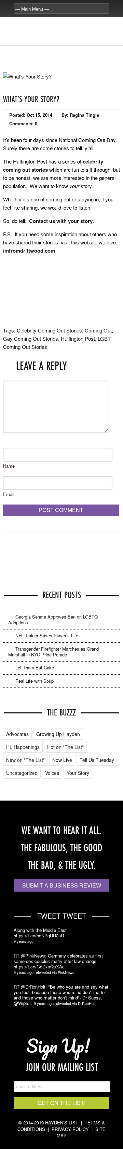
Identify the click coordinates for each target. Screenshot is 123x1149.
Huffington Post (78, 338)
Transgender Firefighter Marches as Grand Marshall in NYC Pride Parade (53, 652)
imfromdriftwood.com (29, 250)
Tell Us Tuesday (97, 759)
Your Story (78, 772)
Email (8, 494)
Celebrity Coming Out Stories (49, 330)
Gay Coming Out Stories (30, 338)
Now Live (62, 759)
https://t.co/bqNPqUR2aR (39, 935)
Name (9, 466)
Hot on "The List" (65, 746)
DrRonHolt (86, 1003)
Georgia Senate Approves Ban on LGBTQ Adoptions (53, 619)
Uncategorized (22, 772)
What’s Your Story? (31, 99)
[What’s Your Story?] (27, 76)
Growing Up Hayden (58, 733)
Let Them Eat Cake (34, 667)
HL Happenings (23, 746)
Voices (52, 772)
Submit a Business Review (61, 885)
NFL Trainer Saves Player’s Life (46, 635)
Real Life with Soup (34, 681)
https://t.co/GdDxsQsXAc (39, 966)
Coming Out (98, 330)
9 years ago (23, 941)
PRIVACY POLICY (70, 1129)
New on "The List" (25, 759)
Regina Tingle (84, 115)
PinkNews (66, 972)
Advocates (17, 733)
